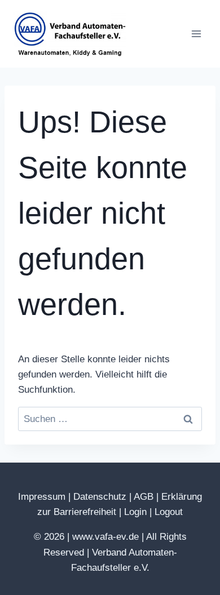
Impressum (41, 496)
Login (135, 512)
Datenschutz (99, 496)
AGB (143, 496)
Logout (169, 512)
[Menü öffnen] (196, 33)
